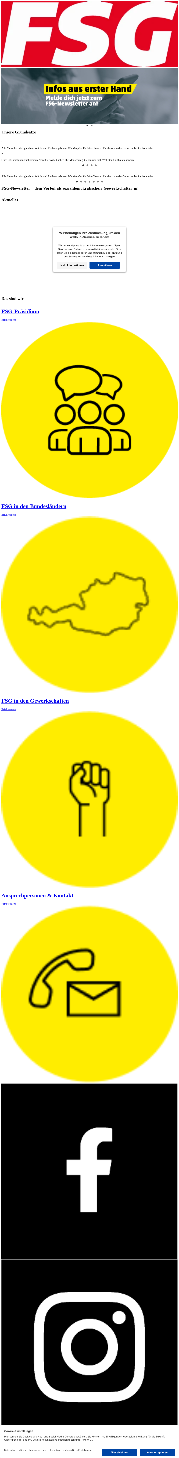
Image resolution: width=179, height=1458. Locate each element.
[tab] (83, 165)
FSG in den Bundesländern (33, 506)
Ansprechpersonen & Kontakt (37, 895)
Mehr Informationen (72, 265)
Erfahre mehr (8, 319)
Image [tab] (87, 125)
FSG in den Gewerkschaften (35, 701)
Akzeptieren (105, 265)
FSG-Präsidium (20, 311)
